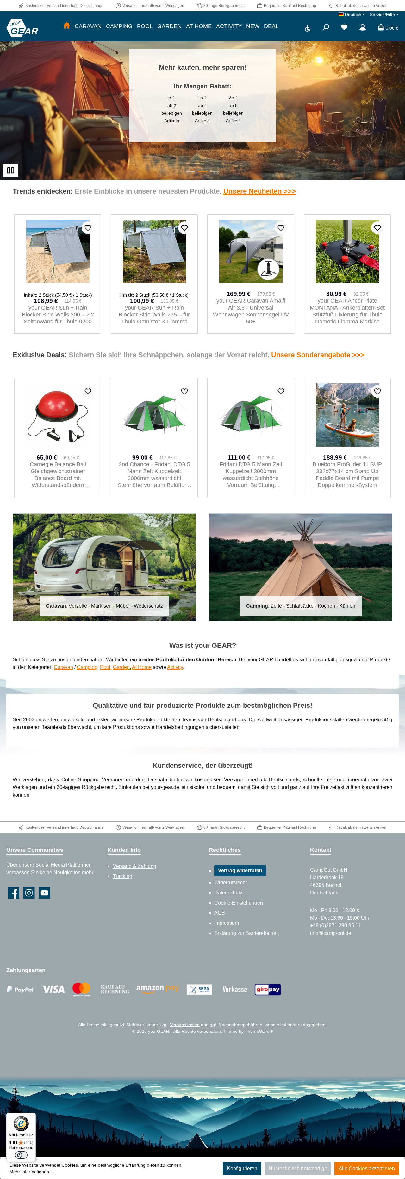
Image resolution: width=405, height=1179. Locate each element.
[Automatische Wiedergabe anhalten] (10, 170)
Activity (175, 667)
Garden (121, 667)
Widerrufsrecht (230, 882)
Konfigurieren (242, 1168)
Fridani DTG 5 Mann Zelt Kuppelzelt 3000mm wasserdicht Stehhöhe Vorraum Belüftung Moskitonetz (154, 475)
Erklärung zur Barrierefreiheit (246, 933)
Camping (87, 667)
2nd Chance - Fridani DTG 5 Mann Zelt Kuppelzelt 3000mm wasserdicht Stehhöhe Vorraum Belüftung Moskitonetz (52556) (57, 475)
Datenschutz (228, 892)
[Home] (66, 26)
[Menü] (32, 1116)
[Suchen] (325, 28)
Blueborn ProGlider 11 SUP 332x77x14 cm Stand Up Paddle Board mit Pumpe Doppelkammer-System (250, 474)
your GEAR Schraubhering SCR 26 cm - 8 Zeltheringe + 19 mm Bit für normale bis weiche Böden (347, 311)
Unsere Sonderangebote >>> (317, 355)
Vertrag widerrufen (240, 870)
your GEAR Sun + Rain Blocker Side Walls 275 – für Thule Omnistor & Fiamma (57, 314)
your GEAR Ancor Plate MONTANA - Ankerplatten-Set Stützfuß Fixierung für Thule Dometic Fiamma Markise (250, 311)
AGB (219, 913)
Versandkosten (185, 1024)
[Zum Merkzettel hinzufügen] (88, 227)
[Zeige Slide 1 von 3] (190, 171)
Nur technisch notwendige (298, 1168)
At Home (142, 667)
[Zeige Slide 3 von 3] (214, 171)
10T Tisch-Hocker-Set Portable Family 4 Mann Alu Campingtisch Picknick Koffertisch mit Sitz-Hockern (347, 474)
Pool (105, 667)
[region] (202, 95)
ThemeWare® (259, 1031)
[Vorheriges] (14, 274)
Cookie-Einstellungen (238, 902)
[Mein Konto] (362, 28)
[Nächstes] (391, 274)
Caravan (63, 667)
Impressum (226, 923)
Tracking (122, 876)
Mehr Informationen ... (31, 1171)
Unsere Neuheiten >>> (259, 191)
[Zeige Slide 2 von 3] (202, 171)
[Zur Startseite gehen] (22, 28)
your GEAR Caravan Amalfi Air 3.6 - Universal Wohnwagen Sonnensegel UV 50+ (154, 311)
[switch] (21, 1155)
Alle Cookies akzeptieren (367, 1168)
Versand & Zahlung (134, 866)
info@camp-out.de (330, 933)
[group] (202, 95)
